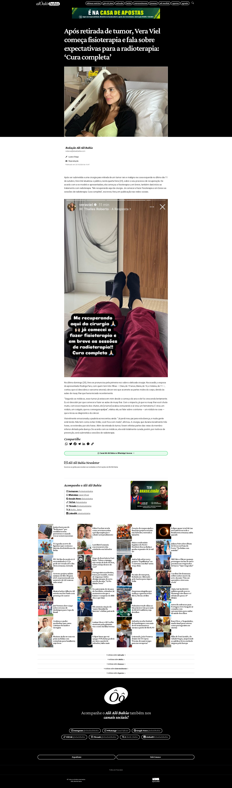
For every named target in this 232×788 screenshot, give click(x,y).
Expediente (76, 757)
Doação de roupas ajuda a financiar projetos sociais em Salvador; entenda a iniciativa (142, 531)
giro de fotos (108, 3)
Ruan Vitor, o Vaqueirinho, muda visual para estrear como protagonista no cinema (182, 624)
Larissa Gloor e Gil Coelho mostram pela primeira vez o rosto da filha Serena (103, 624)
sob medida (164, 3)
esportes (175, 3)
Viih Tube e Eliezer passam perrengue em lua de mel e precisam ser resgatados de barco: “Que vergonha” (182, 562)
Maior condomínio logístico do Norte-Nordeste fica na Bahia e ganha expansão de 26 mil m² (143, 547)
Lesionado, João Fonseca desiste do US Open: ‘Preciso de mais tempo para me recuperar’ (142, 639)
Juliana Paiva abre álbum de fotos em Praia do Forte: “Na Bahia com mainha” (181, 546)
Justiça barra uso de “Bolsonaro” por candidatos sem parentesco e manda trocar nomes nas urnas (63, 531)
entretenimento (140, 3)
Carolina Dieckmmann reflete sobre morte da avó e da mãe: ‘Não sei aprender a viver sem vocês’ (180, 578)
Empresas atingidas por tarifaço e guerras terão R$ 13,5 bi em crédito (142, 593)
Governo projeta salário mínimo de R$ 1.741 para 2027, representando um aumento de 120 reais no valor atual (63, 578)
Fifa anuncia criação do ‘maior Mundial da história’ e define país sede (103, 609)
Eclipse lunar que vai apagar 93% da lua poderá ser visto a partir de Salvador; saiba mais (103, 639)
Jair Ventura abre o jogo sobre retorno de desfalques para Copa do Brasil (63, 608)
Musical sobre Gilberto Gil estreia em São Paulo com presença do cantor (64, 593)
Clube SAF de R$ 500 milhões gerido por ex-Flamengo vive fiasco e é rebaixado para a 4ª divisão (181, 593)
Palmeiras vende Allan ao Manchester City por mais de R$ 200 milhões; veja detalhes (142, 608)
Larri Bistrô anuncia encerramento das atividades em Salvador (102, 547)
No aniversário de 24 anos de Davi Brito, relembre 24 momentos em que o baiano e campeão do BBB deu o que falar (103, 593)
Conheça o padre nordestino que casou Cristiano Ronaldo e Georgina (62, 624)
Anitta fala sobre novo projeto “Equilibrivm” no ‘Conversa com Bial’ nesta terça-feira (142, 562)
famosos (153, 3)
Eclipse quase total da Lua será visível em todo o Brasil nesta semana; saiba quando (182, 531)
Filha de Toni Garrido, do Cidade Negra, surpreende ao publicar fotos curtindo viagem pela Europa (182, 639)
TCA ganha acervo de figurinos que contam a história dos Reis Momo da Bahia (64, 546)
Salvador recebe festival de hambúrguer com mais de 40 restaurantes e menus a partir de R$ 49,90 (143, 624)
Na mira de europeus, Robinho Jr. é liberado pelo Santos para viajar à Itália (142, 577)
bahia (128, 3)
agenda (185, 3)
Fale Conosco (155, 757)
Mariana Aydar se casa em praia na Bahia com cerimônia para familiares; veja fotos (64, 639)
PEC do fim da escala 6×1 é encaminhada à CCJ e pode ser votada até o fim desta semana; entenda (64, 562)
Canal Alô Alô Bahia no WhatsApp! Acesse (116, 453)
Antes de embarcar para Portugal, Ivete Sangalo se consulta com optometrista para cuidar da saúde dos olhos (182, 609)
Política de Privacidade (116, 770)
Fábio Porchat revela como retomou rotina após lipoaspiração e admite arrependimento (102, 531)
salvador (119, 3)
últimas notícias (93, 3)
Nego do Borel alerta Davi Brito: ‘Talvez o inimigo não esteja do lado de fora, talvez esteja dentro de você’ (103, 562)
